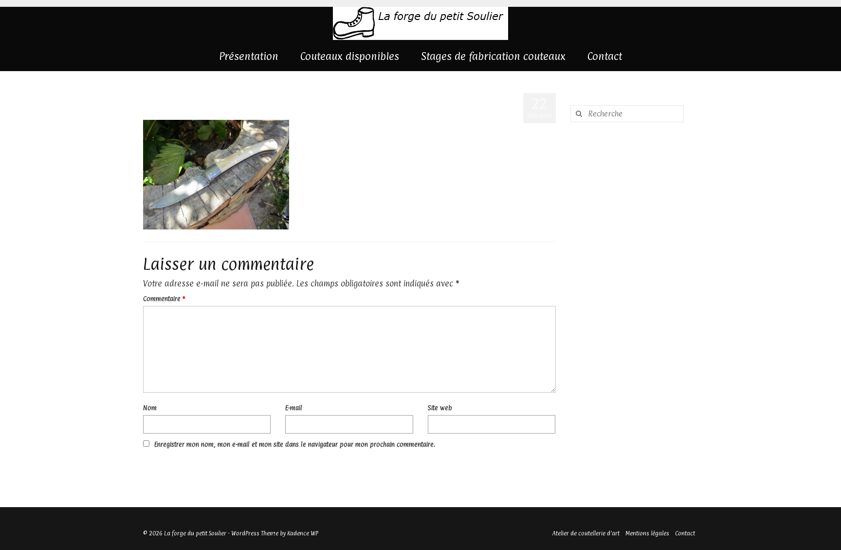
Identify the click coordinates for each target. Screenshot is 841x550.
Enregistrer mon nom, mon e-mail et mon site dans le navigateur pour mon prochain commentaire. (294, 444)
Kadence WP (302, 533)
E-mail (293, 408)
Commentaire (164, 299)
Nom (150, 408)
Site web (440, 408)
